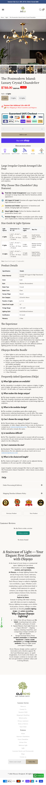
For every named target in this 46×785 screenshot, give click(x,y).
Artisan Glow (23, 742)
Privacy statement (23, 721)
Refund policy (23, 718)
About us (23, 706)
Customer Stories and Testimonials (23, 751)
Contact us (23, 757)
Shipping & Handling (23, 715)
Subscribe (32, 762)
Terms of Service (23, 724)
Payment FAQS (23, 712)
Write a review (23, 533)
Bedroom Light (23, 745)
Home (2, 17)
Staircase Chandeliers (23, 736)
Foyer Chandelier (23, 739)
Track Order (23, 727)
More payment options (23, 146)
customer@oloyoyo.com (18, 427)
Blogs (23, 754)
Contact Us (23, 709)
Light (6, 17)
